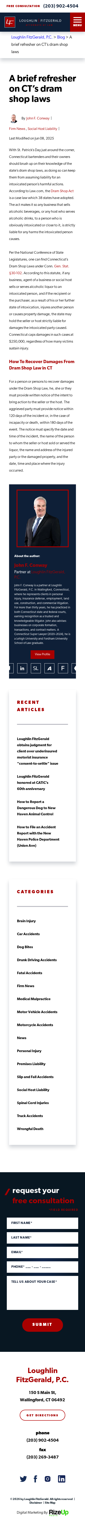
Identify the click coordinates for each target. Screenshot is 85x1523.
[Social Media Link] (23, 1479)
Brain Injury (26, 921)
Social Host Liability (42, 129)
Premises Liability (31, 1064)
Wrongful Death (30, 1129)
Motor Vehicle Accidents (37, 1012)
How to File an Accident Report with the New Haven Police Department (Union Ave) (38, 837)
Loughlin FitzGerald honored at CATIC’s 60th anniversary (33, 783)
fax (42, 1450)
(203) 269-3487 (43, 1457)
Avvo (49, 668)
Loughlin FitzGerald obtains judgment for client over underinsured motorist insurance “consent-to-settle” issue (37, 751)
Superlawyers (36, 668)
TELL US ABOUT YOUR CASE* (34, 1282)
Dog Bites (25, 947)
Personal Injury (29, 1051)
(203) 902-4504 (60, 6)
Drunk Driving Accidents (37, 960)
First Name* (21, 1223)
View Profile (42, 654)
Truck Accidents (30, 1116)
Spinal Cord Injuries (33, 1103)
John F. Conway (37, 118)
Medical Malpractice (34, 999)
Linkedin (22, 668)
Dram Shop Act (62, 191)
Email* (17, 1252)
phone (42, 1433)
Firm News (17, 129)
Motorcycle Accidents (35, 1025)
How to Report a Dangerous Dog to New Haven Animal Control (36, 808)
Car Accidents (28, 934)
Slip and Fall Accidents (35, 1077)
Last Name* (21, 1237)
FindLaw (63, 668)
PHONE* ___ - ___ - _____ (31, 1267)
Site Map (50, 1503)
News (21, 1038)
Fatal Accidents (29, 973)
